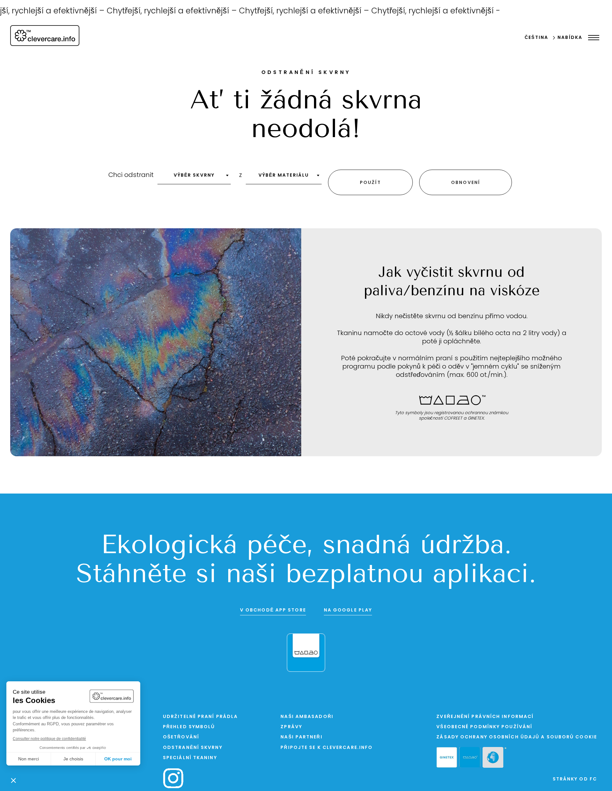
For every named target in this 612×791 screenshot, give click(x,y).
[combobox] (194, 177)
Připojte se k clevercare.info (326, 747)
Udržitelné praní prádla (200, 716)
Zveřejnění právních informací (485, 716)
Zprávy (291, 727)
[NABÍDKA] (592, 38)
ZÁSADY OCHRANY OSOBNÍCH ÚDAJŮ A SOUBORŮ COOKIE (516, 737)
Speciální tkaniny (190, 758)
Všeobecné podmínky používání (484, 727)
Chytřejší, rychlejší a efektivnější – (159, 11)
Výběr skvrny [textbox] (194, 175)
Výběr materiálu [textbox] (284, 175)
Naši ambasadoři (306, 716)
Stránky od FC (575, 779)
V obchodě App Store (273, 610)
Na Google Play (348, 610)
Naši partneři (301, 737)
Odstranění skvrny (192, 747)
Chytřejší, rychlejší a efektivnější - (421, 11)
